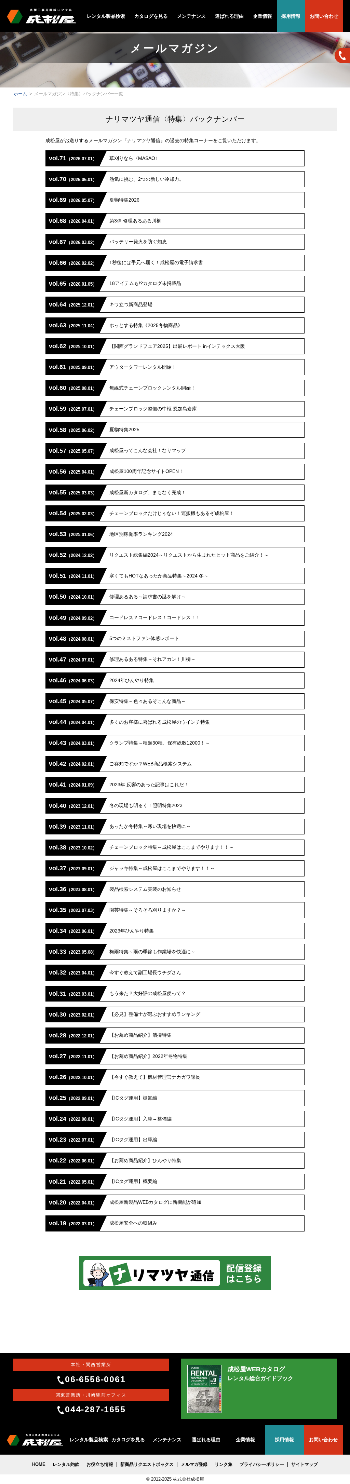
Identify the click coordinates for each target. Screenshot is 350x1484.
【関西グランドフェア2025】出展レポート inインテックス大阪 (147, 346)
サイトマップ (304, 1464)
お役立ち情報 (99, 1464)
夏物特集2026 (94, 199)
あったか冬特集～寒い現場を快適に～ (120, 826)
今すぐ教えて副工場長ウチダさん (115, 972)
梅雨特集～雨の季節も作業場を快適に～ (122, 951)
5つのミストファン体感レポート (114, 638)
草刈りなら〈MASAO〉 (104, 158)
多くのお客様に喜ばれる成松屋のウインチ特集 (129, 722)
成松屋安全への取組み (103, 1223)
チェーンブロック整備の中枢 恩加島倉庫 (123, 408)
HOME (38, 1464)
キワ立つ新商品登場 (100, 304)
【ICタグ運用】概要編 (103, 1181)
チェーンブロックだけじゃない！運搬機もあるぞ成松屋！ (141, 513)
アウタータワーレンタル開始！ (112, 367)
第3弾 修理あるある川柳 (105, 220)
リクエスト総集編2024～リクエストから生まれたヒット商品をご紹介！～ (159, 555)
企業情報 (262, 16)
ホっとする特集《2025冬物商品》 (116, 325)
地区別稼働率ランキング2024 (111, 534)
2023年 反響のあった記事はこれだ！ (119, 784)
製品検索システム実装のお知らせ (115, 889)
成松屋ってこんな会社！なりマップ (117, 450)
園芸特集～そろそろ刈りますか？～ (117, 910)
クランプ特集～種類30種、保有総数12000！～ (129, 742)
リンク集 (223, 1464)
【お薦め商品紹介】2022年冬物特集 (118, 1056)
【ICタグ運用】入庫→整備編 (110, 1118)
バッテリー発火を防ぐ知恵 (108, 242)
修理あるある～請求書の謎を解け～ (117, 596)
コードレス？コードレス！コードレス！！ (124, 617)
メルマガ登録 (194, 1464)
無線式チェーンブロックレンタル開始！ (122, 387)
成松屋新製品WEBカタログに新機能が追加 (125, 1202)
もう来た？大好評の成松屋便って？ (117, 993)
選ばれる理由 (229, 16)
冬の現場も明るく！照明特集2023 (116, 805)
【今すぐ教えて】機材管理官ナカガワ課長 (124, 1077)
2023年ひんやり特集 (101, 930)
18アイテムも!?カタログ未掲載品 (115, 283)
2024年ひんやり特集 (101, 680)
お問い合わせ (324, 16)
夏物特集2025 (94, 429)
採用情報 (290, 16)
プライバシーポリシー (262, 1464)
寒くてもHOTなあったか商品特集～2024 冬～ (128, 575)
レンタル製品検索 (106, 16)
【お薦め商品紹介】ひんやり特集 (115, 1160)
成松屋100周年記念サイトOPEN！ (116, 471)
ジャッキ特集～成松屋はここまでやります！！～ (132, 868)
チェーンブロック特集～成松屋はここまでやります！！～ (141, 847)
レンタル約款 (66, 1464)
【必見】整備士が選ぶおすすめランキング (124, 1014)
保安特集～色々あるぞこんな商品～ (117, 701)
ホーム (20, 94)
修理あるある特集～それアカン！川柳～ (122, 659)
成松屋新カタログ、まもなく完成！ (117, 492)
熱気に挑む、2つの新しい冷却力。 (116, 179)
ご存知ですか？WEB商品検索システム (120, 763)
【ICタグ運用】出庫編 (103, 1139)
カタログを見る (151, 16)
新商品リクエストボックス (147, 1464)
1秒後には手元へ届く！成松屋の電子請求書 (126, 262)
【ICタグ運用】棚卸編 (103, 1097)
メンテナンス (191, 16)
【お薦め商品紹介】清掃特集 (110, 1035)
